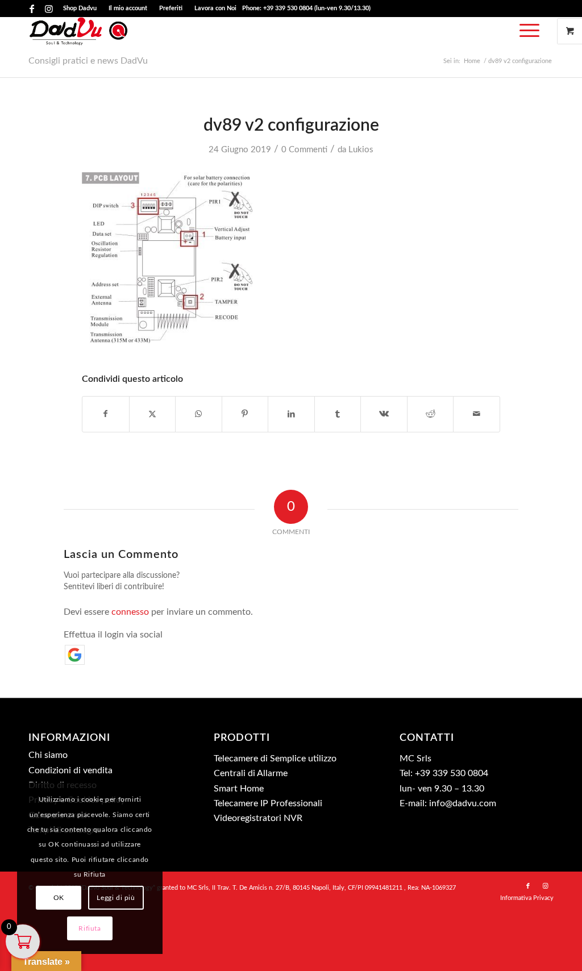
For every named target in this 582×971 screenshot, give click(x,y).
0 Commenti (304, 149)
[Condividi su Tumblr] (338, 414)
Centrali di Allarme (251, 773)
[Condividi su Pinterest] (245, 414)
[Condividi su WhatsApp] (199, 414)
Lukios (360, 149)
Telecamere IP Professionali (268, 803)
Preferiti (170, 8)
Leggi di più (116, 897)
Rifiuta (89, 928)
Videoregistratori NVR (258, 818)
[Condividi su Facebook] (105, 414)
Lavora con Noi (215, 8)
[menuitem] (80, 8)
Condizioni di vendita (70, 770)
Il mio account (128, 8)
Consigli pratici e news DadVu (88, 60)
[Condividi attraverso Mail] (477, 414)
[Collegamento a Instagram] (48, 8)
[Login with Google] (75, 655)
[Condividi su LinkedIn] (291, 414)
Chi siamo (48, 755)
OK (58, 897)
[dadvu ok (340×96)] (78, 31)
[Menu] (525, 31)
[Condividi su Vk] (384, 414)
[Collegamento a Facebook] (31, 8)
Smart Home (239, 788)
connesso (130, 611)
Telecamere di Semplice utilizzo (275, 758)
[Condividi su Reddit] (431, 414)
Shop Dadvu (80, 8)
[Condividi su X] (153, 414)
